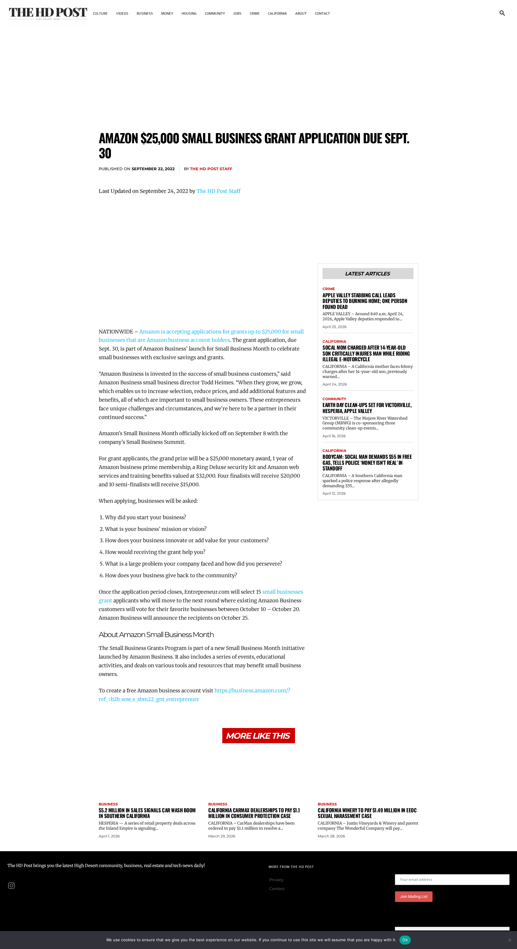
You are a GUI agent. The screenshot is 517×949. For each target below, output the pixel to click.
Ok (405, 939)
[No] (510, 940)
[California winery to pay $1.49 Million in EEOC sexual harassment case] (368, 773)
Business (108, 804)
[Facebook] (357, 169)
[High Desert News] (48, 13)
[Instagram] (11, 885)
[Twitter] (370, 169)
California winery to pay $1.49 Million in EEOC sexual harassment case (367, 813)
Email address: (410, 869)
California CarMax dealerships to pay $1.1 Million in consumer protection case (254, 813)
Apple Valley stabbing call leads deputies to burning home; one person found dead (365, 300)
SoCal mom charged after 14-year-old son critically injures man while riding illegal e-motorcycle (366, 353)
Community (334, 399)
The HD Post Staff (211, 168)
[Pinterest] (384, 169)
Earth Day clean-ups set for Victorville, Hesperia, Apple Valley (367, 408)
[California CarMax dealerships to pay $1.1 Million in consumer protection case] (258, 773)
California (334, 341)
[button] (502, 13)
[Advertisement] (258, 72)
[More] (412, 169)
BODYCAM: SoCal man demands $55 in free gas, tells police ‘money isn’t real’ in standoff (367, 462)
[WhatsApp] (398, 169)
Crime (329, 289)
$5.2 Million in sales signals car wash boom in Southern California (147, 813)
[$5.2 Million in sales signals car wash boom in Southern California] (149, 773)
